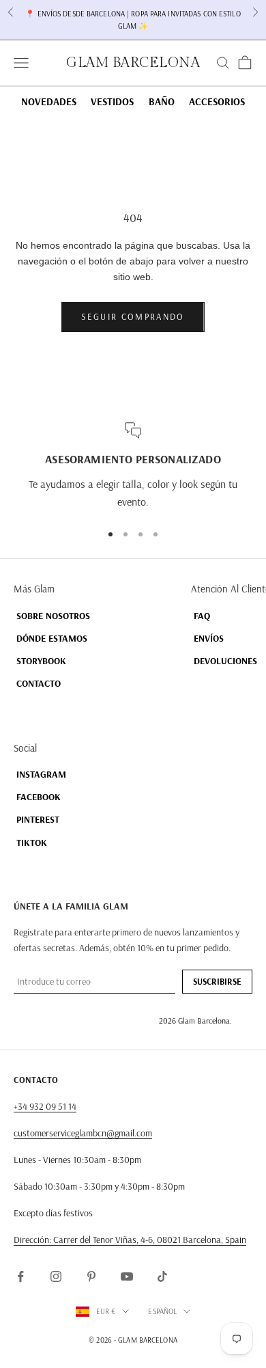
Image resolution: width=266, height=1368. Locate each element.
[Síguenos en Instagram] (56, 1276)
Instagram (41, 774)
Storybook (41, 661)
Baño (162, 101)
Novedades (48, 101)
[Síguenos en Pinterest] (91, 1276)
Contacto (38, 683)
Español (162, 1311)
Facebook (38, 797)
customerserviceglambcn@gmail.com (83, 1133)
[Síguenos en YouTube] (127, 1276)
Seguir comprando (132, 316)
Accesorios (217, 101)
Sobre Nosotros (53, 616)
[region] (133, 466)
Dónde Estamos (51, 638)
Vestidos (112, 101)
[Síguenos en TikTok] (162, 1276)
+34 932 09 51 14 (45, 1106)
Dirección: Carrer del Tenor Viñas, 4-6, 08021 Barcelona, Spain (130, 1239)
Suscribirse (217, 981)
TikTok (31, 842)
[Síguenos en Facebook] (20, 1276)
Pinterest (37, 819)
